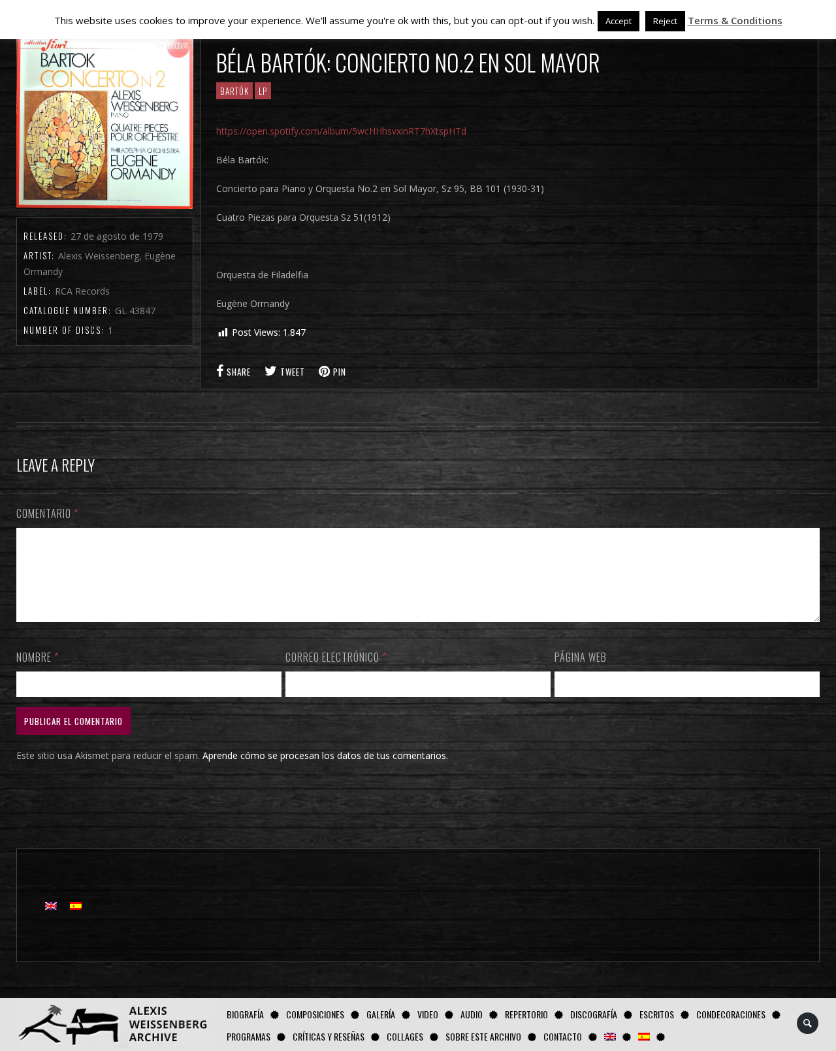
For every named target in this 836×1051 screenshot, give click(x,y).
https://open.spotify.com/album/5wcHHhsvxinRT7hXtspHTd (341, 131)
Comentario (47, 513)
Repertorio (526, 1014)
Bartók (234, 90)
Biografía (245, 1014)
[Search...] (808, 1023)
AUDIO (471, 1014)
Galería (380, 1014)
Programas (248, 1036)
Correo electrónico (336, 657)
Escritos (656, 1014)
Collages (405, 1036)
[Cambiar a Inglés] (610, 1036)
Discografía (593, 1014)
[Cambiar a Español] (75, 905)
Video (427, 1014)
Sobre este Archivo (483, 1036)
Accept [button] (618, 21)
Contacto (562, 1036)
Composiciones (315, 1014)
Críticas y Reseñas (328, 1036)
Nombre (37, 657)
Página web (581, 657)
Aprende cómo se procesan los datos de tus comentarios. (325, 755)
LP (263, 90)
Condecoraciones (730, 1014)
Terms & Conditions (735, 20)
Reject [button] (665, 21)
